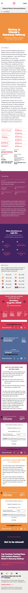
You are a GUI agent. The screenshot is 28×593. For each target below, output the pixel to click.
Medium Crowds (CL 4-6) (14, 428)
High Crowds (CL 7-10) (14, 431)
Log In (25, 3)
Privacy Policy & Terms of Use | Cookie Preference (11, 588)
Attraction (9, 37)
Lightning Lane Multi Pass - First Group (7, 162)
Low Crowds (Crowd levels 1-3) (14, 425)
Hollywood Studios (18, 37)
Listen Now (5, 584)
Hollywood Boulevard (7, 151)
